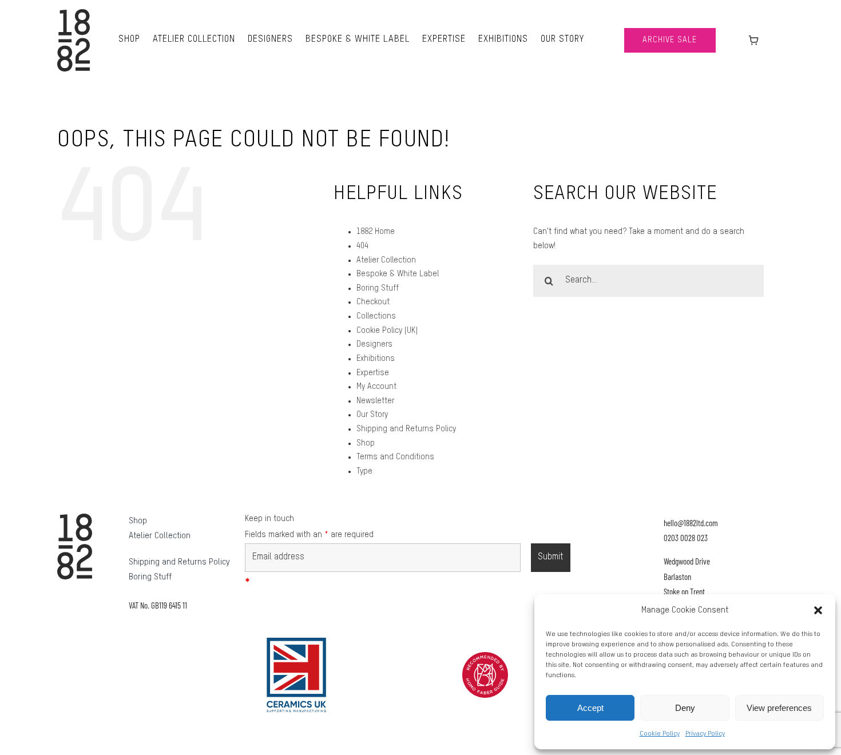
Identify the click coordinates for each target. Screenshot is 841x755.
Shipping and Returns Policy (406, 429)
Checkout (373, 302)
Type (364, 471)
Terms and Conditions (395, 457)
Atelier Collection (386, 260)
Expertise (372, 373)
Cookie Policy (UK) (387, 331)
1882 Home (375, 232)
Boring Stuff (377, 288)
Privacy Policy (705, 733)
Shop (365, 443)
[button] (818, 610)
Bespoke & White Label (397, 274)
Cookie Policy (660, 733)
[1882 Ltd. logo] (73, 13)
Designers (374, 344)
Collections (376, 316)
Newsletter (375, 401)
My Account (376, 387)
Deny (685, 708)
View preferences (779, 708)
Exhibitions (375, 359)
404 (362, 246)
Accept (590, 708)
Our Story (372, 415)
